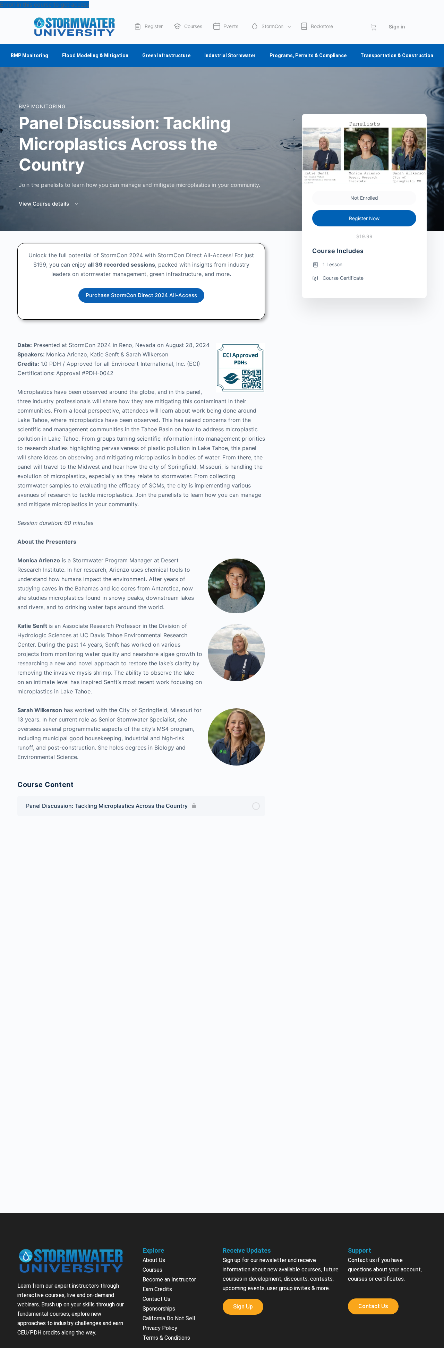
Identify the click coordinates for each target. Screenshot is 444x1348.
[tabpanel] (141, 413)
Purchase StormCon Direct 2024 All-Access (141, 206)
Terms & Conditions (166, 1248)
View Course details (44, 114)
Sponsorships (159, 1219)
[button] (3, 1317)
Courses (152, 1180)
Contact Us (156, 1210)
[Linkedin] (409, 1303)
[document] (222, 1330)
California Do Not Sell (169, 1229)
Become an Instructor (169, 1190)
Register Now (364, 129)
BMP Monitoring (42, 17)
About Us (154, 1171)
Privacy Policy (160, 1239)
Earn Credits (157, 1200)
